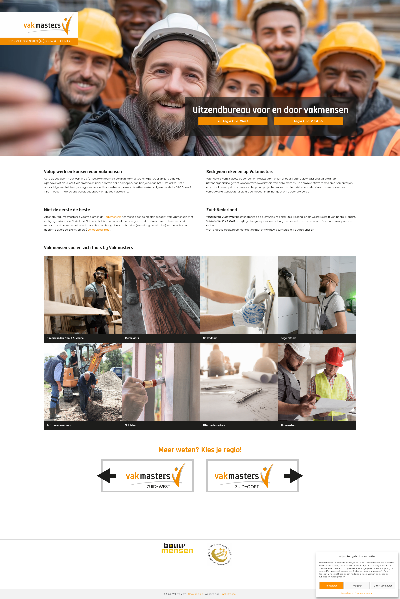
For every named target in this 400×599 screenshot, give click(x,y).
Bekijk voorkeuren (383, 585)
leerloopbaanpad (98, 230)
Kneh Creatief (228, 594)
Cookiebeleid (347, 593)
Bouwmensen (112, 217)
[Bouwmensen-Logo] (177, 544)
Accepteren (331, 585)
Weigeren (357, 585)
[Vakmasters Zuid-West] (145, 460)
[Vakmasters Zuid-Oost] (254, 460)
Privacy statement (363, 593)
